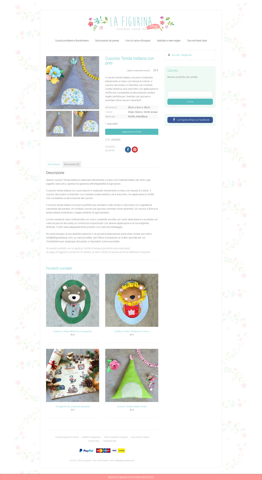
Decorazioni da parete (107, 40)
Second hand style (197, 40)
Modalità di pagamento (91, 437)
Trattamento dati (109, 441)
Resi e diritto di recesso (140, 437)
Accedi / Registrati (181, 55)
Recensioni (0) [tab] (71, 164)
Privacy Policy (93, 441)
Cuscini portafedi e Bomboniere (72, 40)
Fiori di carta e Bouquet (138, 40)
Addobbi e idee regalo (169, 40)
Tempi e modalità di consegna (116, 437)
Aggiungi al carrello (131, 131)
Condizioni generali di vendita (67, 437)
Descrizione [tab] (54, 164)
